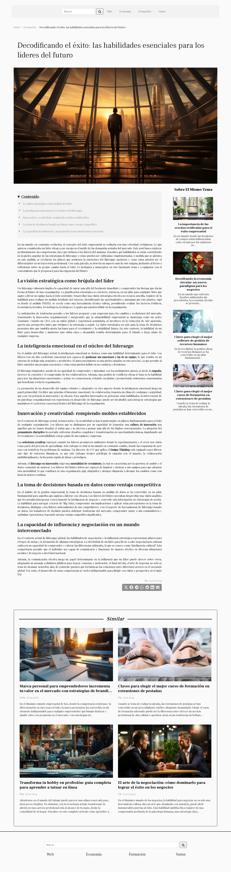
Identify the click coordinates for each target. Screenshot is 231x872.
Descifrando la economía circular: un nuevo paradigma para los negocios (193, 284)
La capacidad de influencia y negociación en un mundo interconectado (63, 231)
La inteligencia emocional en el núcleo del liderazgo (52, 210)
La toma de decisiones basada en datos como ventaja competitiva (59, 224)
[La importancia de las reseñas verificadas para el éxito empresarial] (193, 208)
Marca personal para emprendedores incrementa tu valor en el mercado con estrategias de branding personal (66, 691)
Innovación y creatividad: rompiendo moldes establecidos (56, 217)
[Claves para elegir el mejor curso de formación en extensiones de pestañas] (193, 375)
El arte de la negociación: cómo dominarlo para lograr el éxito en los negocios (161, 785)
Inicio (17, 27)
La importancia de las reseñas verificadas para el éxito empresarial (193, 227)
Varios (161, 11)
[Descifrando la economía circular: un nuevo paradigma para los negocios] (193, 263)
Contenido (30, 196)
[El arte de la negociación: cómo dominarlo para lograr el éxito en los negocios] (164, 750)
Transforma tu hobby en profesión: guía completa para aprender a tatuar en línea (65, 785)
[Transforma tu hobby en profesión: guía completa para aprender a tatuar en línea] (66, 750)
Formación (144, 11)
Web (109, 11)
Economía (125, 11)
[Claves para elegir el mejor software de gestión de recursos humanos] (193, 321)
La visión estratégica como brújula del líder (47, 203)
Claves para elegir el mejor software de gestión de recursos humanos (193, 340)
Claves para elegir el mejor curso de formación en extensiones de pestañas (193, 394)
